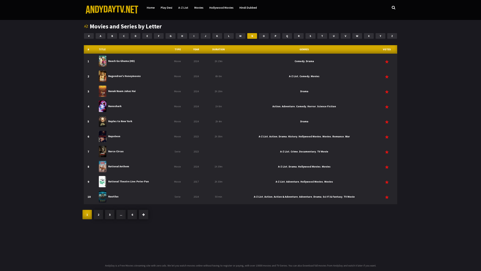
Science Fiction (326, 106)
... (121, 214)
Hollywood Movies (221, 7)
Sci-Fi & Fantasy (332, 196)
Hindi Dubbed (248, 7)
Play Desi (166, 7)
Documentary (307, 151)
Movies (198, 7)
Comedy (300, 61)
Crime (294, 151)
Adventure (288, 106)
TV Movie (322, 151)
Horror (311, 106)
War (347, 136)
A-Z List (183, 7)
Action (276, 106)
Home (151, 7)
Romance (338, 136)
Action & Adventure (286, 196)
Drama (310, 61)
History (292, 136)
